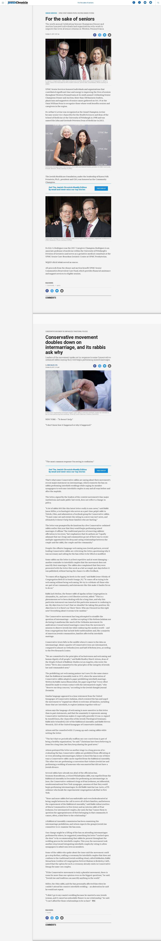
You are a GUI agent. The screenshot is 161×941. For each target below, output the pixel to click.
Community (50, 285)
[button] (158, 2)
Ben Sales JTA (52, 365)
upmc (58, 285)
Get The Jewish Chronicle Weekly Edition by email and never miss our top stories (68, 188)
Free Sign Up (101, 188)
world (49, 912)
